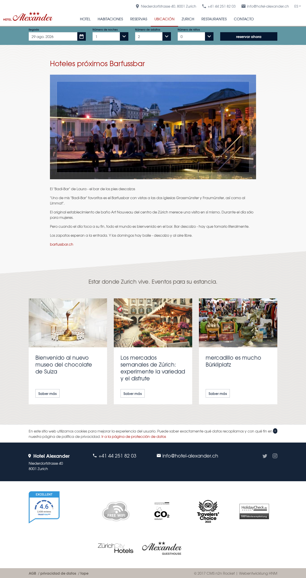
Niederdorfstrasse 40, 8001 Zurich (168, 6)
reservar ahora (248, 36)
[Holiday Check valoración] (254, 511)
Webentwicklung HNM (258, 573)
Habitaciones (110, 18)
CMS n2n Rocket (221, 573)
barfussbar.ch (61, 244)
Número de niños (189, 29)
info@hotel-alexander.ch (268, 6)
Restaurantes (214, 18)
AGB (32, 573)
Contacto (244, 18)
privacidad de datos (58, 573)
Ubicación (164, 18)
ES (296, 6)
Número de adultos (147, 29)
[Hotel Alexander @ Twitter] (265, 462)
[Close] (275, 431)
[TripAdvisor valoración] (208, 511)
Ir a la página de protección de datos (133, 436)
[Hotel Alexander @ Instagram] (275, 462)
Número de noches (105, 29)
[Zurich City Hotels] (116, 548)
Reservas (138, 18)
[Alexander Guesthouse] (162, 548)
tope (84, 573)
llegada (34, 29)
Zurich (188, 18)
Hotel (85, 18)
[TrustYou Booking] (57, 524)
